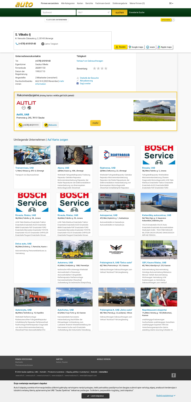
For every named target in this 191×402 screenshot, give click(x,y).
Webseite (53, 125)
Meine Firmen (137, 3)
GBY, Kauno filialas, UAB (154, 262)
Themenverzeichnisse (24, 365)
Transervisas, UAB (24, 168)
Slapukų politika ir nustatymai (77, 372)
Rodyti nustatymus (164, 395)
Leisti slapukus (97, 396)
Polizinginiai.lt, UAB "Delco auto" (116, 262)
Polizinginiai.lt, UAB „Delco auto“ (116, 310)
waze (152, 47)
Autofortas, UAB (66, 310)
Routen (65, 362)
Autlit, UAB (22, 114)
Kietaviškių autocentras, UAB (156, 215)
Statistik (94, 372)
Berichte (89, 3)
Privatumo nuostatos (56, 372)
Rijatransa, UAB (107, 168)
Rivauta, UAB (148, 168)
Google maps (137, 47)
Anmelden (103, 372)
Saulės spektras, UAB (29, 372)
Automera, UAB (65, 262)
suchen (119, 12)
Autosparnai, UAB (108, 215)
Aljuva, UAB (63, 168)
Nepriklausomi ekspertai (154, 310)
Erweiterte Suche (136, 12)
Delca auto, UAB (23, 243)
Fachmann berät (103, 3)
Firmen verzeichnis (50, 3)
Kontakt (43, 372)
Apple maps (166, 47)
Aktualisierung (86, 81)
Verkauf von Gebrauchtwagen (90, 61)
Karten (80, 3)
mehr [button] (95, 123)
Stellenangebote (120, 3)
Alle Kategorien (68, 3)
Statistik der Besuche (89, 78)
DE (170, 3)
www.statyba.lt (57, 376)
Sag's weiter (85, 83)
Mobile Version (103, 359)
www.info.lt (20, 376)
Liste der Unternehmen (57, 20)
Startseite (19, 362)
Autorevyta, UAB (23, 310)
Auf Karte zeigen (57, 139)
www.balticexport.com (88, 376)
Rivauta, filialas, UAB (25, 215)
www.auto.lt (30, 376)
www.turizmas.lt (43, 376)
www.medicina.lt (71, 376)
